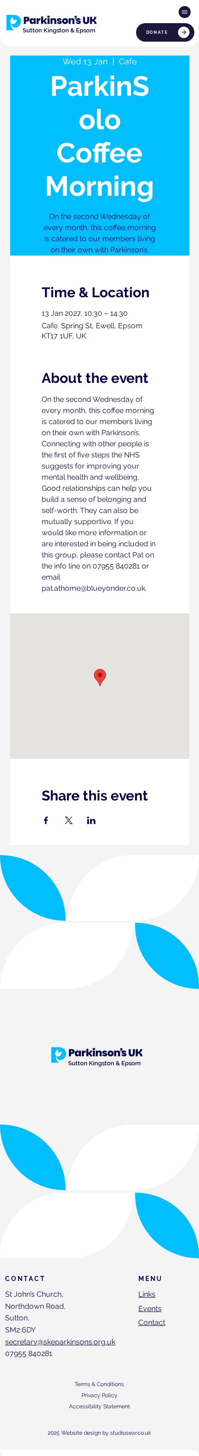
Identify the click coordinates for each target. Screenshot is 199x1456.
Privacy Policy (99, 1395)
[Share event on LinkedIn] (91, 820)
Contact (151, 1322)
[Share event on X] (68, 820)
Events (150, 1308)
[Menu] (184, 12)
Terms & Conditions (99, 1384)
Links (146, 1294)
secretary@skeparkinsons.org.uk (60, 1341)
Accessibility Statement (99, 1406)
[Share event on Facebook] (46, 820)
